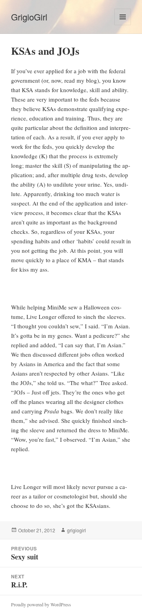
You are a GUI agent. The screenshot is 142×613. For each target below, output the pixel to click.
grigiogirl (76, 530)
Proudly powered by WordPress (41, 604)
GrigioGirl (29, 17)
